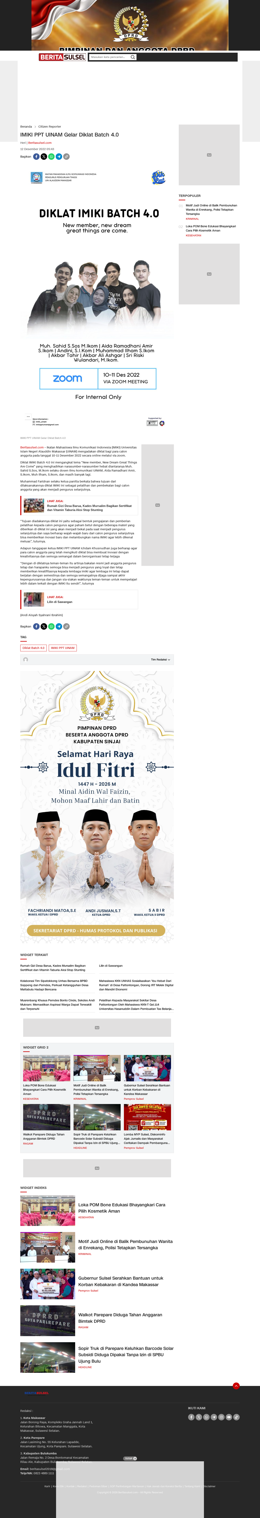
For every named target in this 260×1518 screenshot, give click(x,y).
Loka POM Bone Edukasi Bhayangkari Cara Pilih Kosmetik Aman (44, 1090)
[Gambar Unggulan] (97, 434)
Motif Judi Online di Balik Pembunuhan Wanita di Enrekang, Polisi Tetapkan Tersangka (96, 1090)
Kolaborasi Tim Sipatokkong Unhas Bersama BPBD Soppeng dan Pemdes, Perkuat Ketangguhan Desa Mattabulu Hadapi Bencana (54, 985)
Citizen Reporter (49, 127)
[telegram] (59, 156)
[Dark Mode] (34, 57)
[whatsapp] (51, 156)
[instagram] (221, 1417)
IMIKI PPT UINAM (63, 648)
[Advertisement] (130, 93)
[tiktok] (236, 1417)
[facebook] (36, 156)
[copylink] (66, 156)
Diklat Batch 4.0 (33, 648)
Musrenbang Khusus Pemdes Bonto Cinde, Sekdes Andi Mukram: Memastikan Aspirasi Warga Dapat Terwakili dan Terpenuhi (57, 1004)
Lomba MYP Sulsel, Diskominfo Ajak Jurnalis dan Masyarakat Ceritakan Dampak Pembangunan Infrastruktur (146, 1141)
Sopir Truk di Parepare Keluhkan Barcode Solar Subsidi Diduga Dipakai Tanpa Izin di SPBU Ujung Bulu (96, 1141)
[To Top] (236, 1386)
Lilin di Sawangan (59, 602)
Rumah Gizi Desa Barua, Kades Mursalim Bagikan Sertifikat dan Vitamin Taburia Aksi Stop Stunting (89, 508)
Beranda (26, 127)
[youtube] (229, 1417)
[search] (132, 57)
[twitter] (44, 156)
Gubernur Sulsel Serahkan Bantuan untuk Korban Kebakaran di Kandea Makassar (147, 1090)
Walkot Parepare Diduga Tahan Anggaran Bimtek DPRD (43, 1137)
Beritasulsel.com (40, 143)
